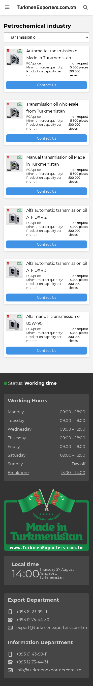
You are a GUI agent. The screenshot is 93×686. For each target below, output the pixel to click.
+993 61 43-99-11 (32, 654)
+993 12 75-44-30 (32, 619)
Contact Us (46, 85)
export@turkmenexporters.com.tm (50, 627)
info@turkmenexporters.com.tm (48, 670)
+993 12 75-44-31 (32, 662)
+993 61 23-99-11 (31, 611)
